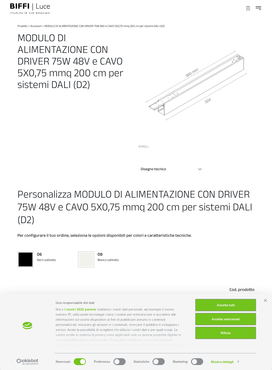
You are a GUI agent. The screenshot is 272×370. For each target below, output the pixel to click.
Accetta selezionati (226, 319)
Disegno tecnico (153, 169)
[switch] (119, 361)
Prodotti (22, 26)
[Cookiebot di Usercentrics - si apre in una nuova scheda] (27, 362)
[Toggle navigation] (258, 8)
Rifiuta (226, 333)
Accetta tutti (226, 305)
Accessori (36, 26)
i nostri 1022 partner (80, 309)
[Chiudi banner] (265, 300)
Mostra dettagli (222, 361)
